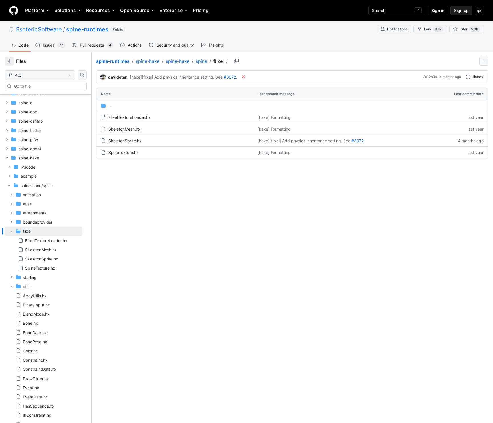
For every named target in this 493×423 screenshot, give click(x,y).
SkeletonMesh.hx (124, 129)
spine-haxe (147, 61)
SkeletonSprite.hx (125, 140)
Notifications (397, 29)
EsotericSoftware (39, 29)
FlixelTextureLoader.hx (129, 117)
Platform (34, 10)
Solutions (65, 10)
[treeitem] (43, 250)
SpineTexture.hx (123, 152)
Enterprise (171, 10)
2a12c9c (430, 77)
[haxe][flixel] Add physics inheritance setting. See (176, 77)
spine (201, 61)
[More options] (483, 61)
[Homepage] (13, 10)
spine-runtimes (87, 29)
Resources (98, 10)
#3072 (230, 77)
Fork (432, 29)
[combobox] (48, 86)
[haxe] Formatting (274, 117)
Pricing (201, 10)
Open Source (134, 10)
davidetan (118, 77)
